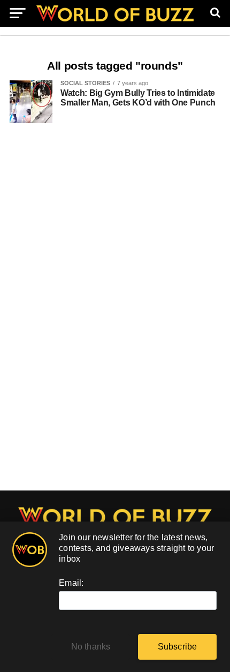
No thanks (91, 646)
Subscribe (177, 646)
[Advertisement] (115, 312)
